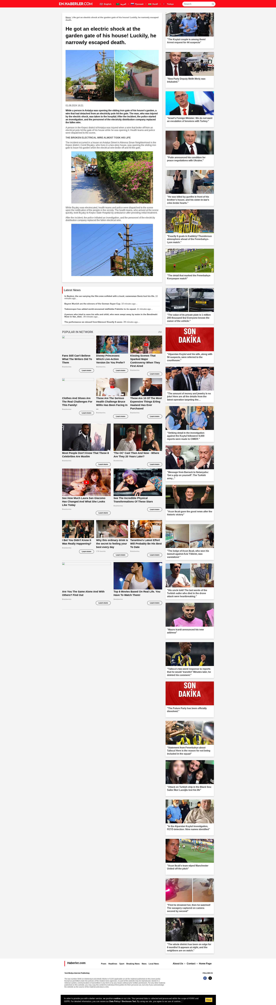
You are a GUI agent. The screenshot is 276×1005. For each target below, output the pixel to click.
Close (208, 1000)
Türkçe (170, 4)
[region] (138, 1000)
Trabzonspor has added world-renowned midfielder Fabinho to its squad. (108, 309)
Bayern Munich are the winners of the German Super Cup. (100, 304)
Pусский (139, 4)
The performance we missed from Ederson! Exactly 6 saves (101, 322)
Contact (191, 963)
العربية (123, 4)
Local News (154, 964)
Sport (121, 964)
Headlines (112, 964)
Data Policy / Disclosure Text (122, 1001)
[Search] (213, 4)
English (107, 4)
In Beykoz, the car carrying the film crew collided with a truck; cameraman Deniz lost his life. (111, 297)
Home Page (205, 963)
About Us (178, 963)
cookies (117, 998)
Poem (103, 964)
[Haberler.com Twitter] (210, 979)
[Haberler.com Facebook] (205, 979)
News (144, 964)
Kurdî (155, 4)
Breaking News (133, 964)
